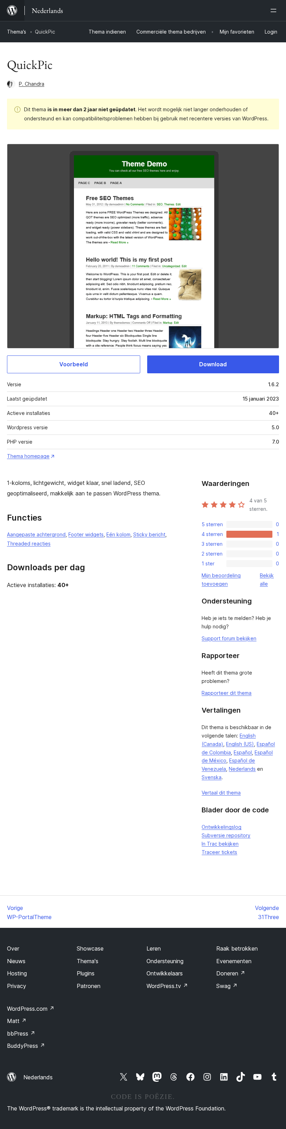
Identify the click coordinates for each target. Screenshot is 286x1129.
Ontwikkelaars (164, 973)
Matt (17, 1020)
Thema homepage (28, 456)
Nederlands (242, 769)
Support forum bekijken (229, 638)
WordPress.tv (167, 985)
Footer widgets (86, 534)
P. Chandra (31, 84)
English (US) (240, 744)
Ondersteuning (164, 961)
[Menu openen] (275, 10)
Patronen (88, 985)
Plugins (86, 973)
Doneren (230, 973)
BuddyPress (26, 1045)
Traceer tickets (219, 852)
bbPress (21, 1033)
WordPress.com (30, 1008)
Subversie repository (226, 835)
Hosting (17, 973)
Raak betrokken (237, 948)
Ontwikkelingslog (221, 827)
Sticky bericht (149, 534)
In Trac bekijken (220, 844)
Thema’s (16, 32)
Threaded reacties (29, 543)
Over (13, 948)
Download (213, 364)
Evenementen (233, 961)
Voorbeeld (73, 364)
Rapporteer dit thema (226, 693)
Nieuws (16, 961)
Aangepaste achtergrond (36, 534)
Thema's (87, 961)
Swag (227, 985)
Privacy (16, 985)
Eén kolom (118, 534)
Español (243, 752)
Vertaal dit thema (221, 793)
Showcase (90, 948)
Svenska (211, 777)
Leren (153, 948)
